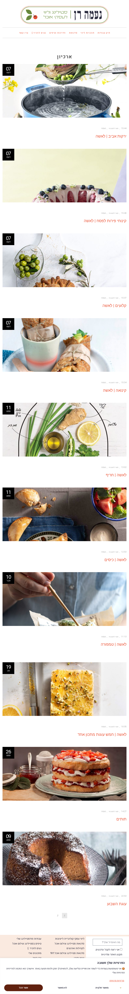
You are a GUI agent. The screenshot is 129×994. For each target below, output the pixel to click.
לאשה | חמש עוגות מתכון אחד (102, 734)
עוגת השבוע (116, 904)
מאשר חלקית (102, 987)
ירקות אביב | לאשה (111, 136)
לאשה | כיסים (115, 560)
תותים (121, 819)
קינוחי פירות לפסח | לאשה (105, 221)
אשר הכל (23, 987)
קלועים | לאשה (114, 305)
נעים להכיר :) (34, 948)
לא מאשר (62, 987)
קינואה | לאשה (114, 390)
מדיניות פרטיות (117, 980)
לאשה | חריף (116, 475)
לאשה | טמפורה (113, 644)
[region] (64, 976)
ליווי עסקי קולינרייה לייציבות (69, 938)
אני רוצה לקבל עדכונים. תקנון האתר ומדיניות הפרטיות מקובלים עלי (108, 954)
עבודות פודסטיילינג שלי (29, 938)
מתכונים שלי (34, 953)
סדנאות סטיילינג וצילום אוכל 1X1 (67, 953)
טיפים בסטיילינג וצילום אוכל (26, 943)
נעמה (103, 128)
